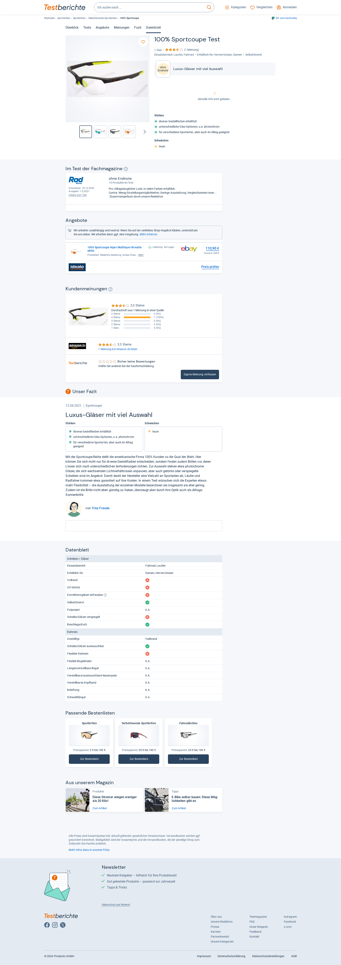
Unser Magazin (258, 926)
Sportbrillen (79, 18)
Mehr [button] (141, 255)
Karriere (216, 931)
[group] (100, 131)
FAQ (252, 921)
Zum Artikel (100, 808)
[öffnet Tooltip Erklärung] (126, 169)
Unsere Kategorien (222, 941)
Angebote (102, 27)
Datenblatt (153, 27)
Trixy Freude (101, 508)
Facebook (290, 921)
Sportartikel (63, 18)
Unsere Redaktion (222, 921)
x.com (287, 926)
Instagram (290, 916)
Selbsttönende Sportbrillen (102, 18)
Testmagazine (258, 916)
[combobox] (149, 7)
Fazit (137, 27)
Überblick (72, 27)
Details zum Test (78, 195)
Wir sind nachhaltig (286, 18)
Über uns (216, 916)
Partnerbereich (220, 936)
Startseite (49, 18)
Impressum (204, 956)
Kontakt (254, 936)
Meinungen (122, 27)
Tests (87, 27)
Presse (215, 926)
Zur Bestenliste (92, 759)
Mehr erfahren (148, 234)
